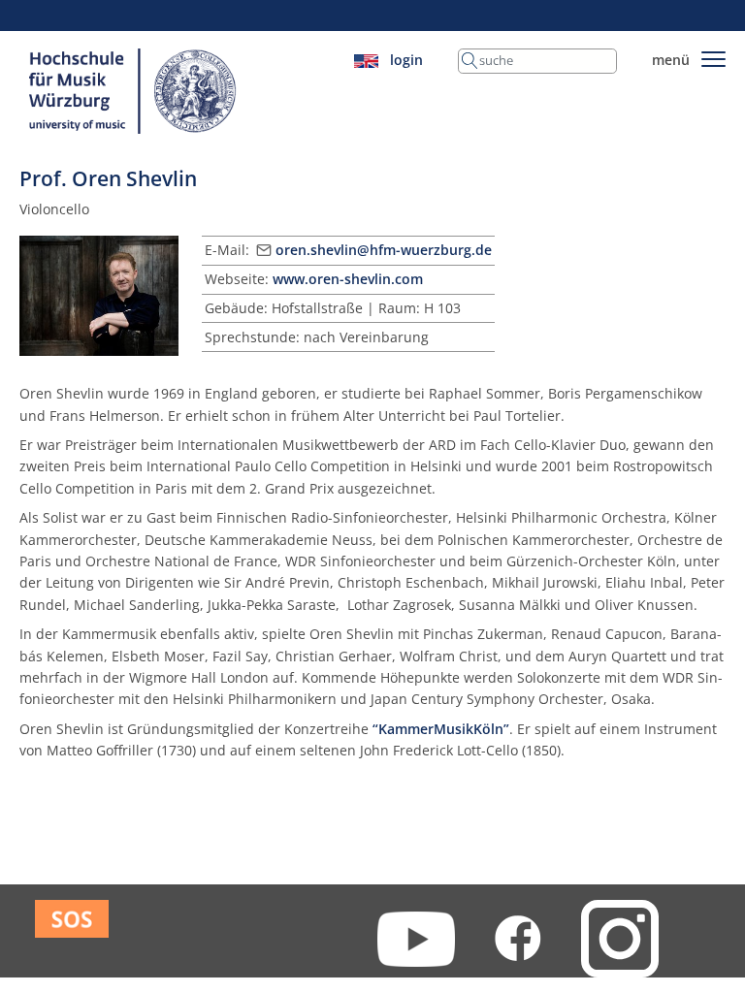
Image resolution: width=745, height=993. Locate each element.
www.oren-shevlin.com (348, 279)
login (406, 59)
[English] (366, 59)
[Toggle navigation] (713, 56)
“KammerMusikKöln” (440, 729)
